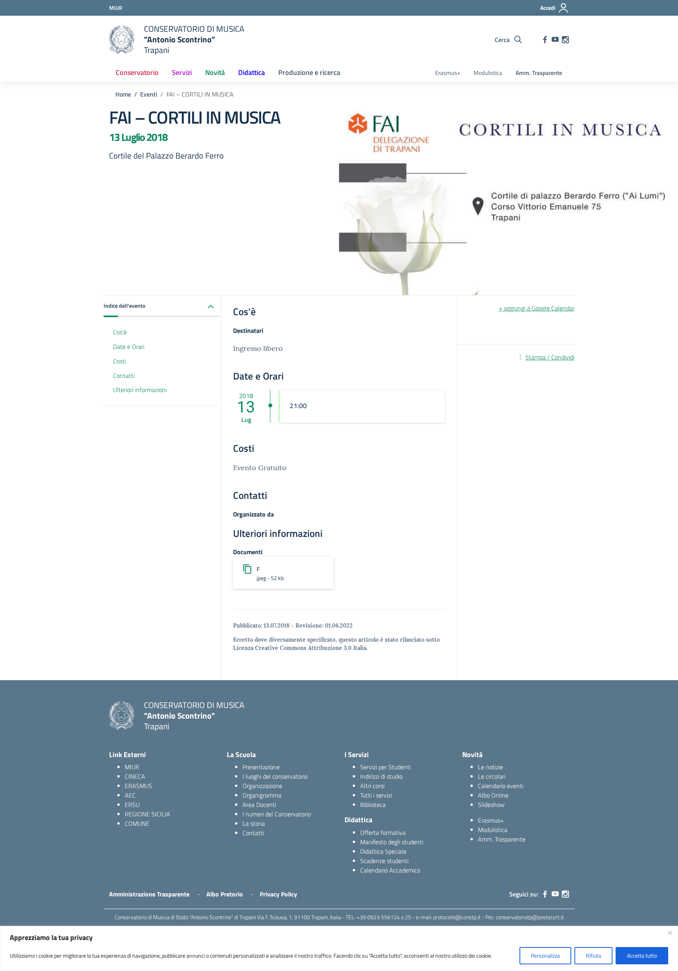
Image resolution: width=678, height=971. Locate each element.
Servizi (182, 72)
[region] (339, 948)
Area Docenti (259, 804)
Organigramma (261, 795)
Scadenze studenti (384, 860)
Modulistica (488, 72)
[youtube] (555, 39)
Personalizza (545, 955)
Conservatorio (137, 72)
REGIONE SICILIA (147, 814)
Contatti (124, 375)
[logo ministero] (121, 40)
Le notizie (490, 767)
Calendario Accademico (390, 870)
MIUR (132, 767)
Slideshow (491, 804)
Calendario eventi (500, 785)
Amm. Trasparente (539, 72)
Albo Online (493, 795)
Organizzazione (262, 785)
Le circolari (491, 776)
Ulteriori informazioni (140, 390)
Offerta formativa (383, 832)
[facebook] (545, 39)
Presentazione (261, 767)
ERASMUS (138, 785)
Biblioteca (373, 804)
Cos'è (120, 332)
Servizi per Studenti (385, 767)
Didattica (251, 72)
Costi (119, 361)
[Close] (669, 932)
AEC (130, 795)
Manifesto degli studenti (391, 842)
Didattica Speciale (383, 851)
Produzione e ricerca (309, 72)
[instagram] (565, 39)
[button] (162, 306)
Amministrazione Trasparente (149, 894)
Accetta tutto (642, 955)
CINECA (135, 776)
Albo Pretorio (224, 894)
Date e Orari (128, 346)
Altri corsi (372, 785)
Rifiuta (593, 955)
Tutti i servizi (376, 795)
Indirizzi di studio (381, 776)
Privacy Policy (278, 894)
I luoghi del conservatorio (275, 776)
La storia (253, 823)
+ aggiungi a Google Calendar (536, 308)
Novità (215, 72)
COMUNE (137, 823)
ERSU (132, 804)
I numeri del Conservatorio (276, 814)
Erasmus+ (447, 72)
